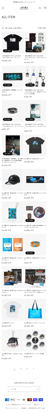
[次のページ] (33, 368)
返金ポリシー (38, 404)
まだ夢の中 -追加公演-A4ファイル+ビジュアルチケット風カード (35, 291)
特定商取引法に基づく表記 (37, 408)
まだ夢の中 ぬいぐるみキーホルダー (12, 354)
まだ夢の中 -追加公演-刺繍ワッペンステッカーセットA (35, 226)
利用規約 (23, 408)
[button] (2, 8)
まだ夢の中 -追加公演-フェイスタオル (35, 194)
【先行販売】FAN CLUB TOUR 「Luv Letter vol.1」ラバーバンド (12, 125)
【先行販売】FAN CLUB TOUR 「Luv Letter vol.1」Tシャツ (11, 56)
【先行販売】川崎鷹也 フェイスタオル (12, 91)
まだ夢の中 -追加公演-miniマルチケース (13, 226)
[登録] (37, 389)
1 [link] (14, 369)
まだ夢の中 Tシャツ (8, 323)
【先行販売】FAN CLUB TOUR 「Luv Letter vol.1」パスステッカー (35, 126)
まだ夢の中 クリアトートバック (34, 323)
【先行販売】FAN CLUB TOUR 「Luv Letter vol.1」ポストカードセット (35, 57)
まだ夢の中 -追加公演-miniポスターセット (13, 291)
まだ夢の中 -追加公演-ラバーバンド (35, 259)
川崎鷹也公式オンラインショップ (21, 404)
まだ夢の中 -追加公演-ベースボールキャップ (13, 194)
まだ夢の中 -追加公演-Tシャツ (34, 159)
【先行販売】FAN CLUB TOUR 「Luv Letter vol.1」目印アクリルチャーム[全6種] (35, 91)
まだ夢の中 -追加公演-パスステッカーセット (13, 259)
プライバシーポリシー (12, 408)
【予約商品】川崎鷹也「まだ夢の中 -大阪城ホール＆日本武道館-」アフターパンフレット (13, 160)
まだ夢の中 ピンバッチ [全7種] (34, 354)
